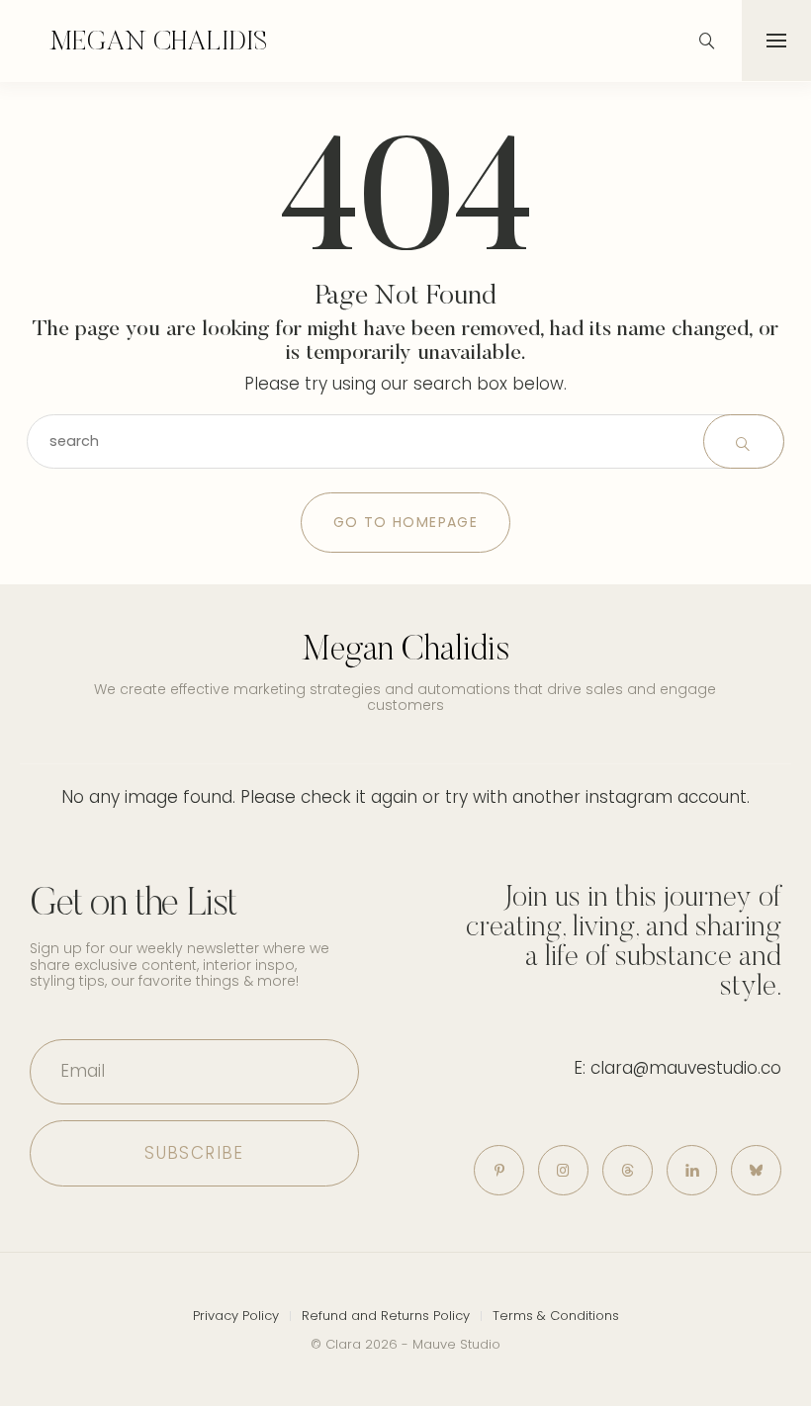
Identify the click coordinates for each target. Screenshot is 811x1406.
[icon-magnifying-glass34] (707, 40)
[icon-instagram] (563, 1170)
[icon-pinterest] (499, 1170)
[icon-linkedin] (692, 1170)
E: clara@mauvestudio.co (677, 1068)
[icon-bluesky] (756, 1170)
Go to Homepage (406, 522)
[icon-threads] (627, 1170)
